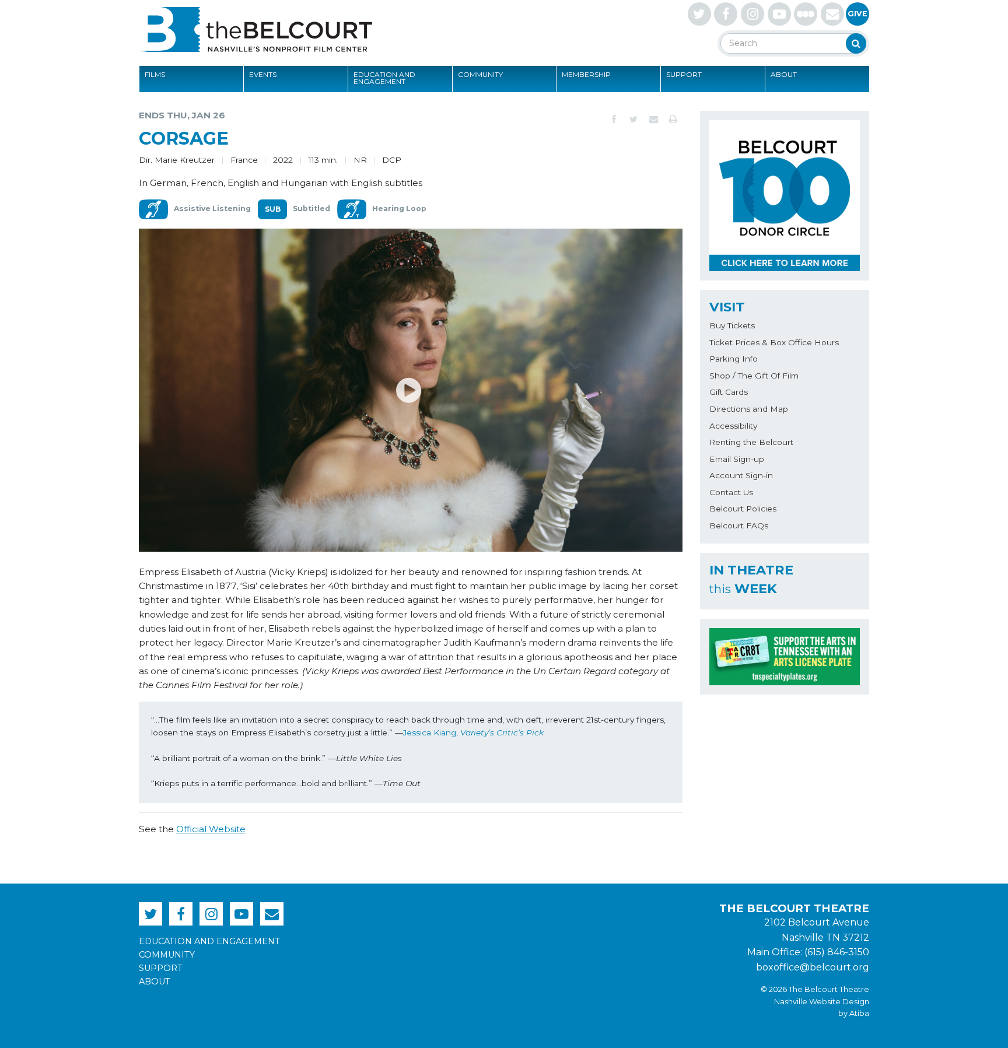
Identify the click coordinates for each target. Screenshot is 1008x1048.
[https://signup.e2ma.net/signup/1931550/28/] (832, 14)
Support (684, 74)
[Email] (653, 119)
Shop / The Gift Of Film (754, 375)
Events (262, 74)
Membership (586, 74)
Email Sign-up (736, 459)
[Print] (673, 119)
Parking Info (733, 358)
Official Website (211, 829)
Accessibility (733, 425)
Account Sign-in (741, 475)
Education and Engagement (384, 78)
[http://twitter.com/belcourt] (699, 14)
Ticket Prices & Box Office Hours (774, 342)
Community (480, 74)
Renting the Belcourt (751, 442)
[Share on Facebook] (613, 119)
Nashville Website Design (821, 1001)
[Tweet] (633, 119)
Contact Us (731, 492)
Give (857, 13)
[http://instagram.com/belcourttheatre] (752, 14)
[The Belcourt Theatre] (255, 29)
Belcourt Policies (742, 508)
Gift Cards (728, 392)
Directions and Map (748, 408)
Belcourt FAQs (738, 525)
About (784, 74)
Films (155, 74)
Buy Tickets (732, 325)
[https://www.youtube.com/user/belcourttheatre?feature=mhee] (779, 14)
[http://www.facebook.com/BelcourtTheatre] (725, 14)
